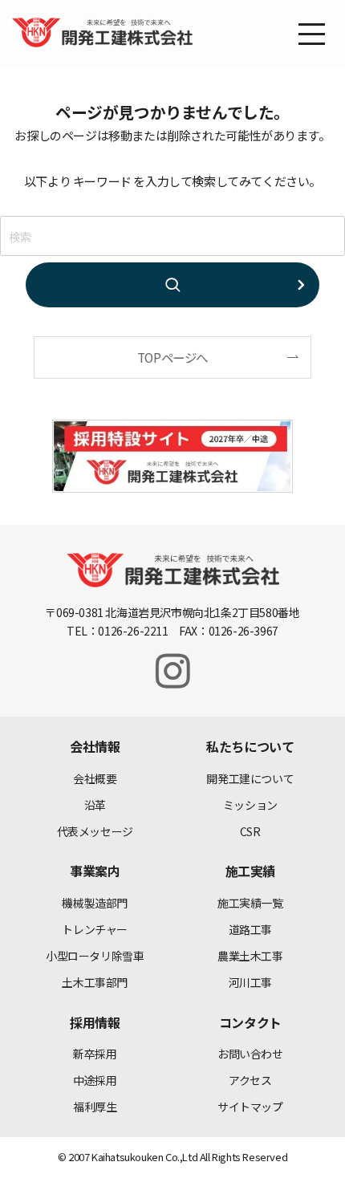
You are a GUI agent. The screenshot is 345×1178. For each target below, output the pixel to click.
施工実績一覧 (250, 903)
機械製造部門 (95, 903)
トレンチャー (95, 929)
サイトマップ (250, 1107)
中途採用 (94, 1080)
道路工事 (250, 929)
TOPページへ (172, 357)
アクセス (250, 1080)
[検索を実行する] (172, 284)
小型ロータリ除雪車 (95, 956)
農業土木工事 (250, 956)
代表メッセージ (95, 831)
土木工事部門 (95, 982)
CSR (250, 831)
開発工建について (250, 778)
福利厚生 (94, 1107)
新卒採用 (94, 1054)
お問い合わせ (250, 1054)
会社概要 (94, 778)
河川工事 (250, 982)
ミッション (250, 805)
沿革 (95, 805)
